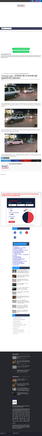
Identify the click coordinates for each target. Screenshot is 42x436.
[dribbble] (33, 434)
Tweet (7, 160)
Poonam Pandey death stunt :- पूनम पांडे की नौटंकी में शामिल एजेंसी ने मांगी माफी (23, 297)
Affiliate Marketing (17, 317)
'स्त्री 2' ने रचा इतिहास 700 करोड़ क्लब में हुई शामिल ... (22, 284)
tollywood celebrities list (18, 331)
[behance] (36, 434)
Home (2, 73)
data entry (15, 328)
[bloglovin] (36, 1)
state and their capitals (18, 330)
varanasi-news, (14, 80)
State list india (16, 326)
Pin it (27, 160)
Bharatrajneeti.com (9, 433)
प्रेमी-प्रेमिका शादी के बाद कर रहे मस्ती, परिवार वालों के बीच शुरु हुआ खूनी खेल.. (23, 280)
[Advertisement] (21, 18)
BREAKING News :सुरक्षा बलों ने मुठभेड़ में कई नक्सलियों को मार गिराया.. (22, 311)
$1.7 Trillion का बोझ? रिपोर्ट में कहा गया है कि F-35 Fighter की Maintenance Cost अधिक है (23, 288)
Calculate (12, 221)
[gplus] (27, 434)
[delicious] (40, 434)
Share (17, 160)
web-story (15, 333)
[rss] (35, 434)
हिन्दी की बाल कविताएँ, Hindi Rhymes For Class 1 (22, 380)
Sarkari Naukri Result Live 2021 (19, 324)
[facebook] (31, 1)
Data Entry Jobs (16, 321)
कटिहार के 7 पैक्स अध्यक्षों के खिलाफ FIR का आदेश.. (23, 292)
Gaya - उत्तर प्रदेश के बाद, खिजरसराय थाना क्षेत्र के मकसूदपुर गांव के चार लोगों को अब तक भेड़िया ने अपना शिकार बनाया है (23, 302)
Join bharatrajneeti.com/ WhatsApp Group (21, 51)
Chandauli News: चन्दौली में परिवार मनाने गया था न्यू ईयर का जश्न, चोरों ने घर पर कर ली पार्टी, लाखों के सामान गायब (22, 307)
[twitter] (32, 1)
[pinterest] (34, 1)
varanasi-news (6, 73)
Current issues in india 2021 (19, 319)
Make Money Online (17, 323)
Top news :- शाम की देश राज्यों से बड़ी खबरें (23, 366)
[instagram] (38, 1)
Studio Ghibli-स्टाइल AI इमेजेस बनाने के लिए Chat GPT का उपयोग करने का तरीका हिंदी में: (23, 276)
